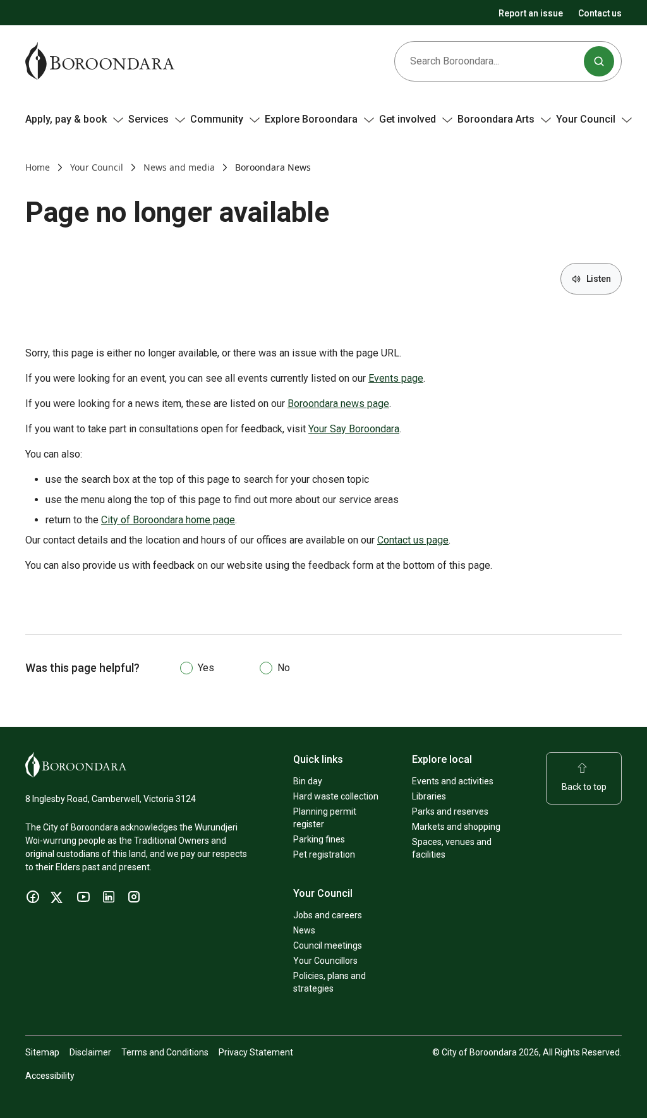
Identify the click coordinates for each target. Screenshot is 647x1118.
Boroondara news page (338, 404)
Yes (206, 668)
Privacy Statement (256, 1052)
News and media (179, 167)
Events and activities (452, 781)
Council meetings (327, 945)
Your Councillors (325, 961)
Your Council (96, 167)
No (283, 668)
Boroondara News (273, 167)
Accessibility (50, 1076)
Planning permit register (324, 817)
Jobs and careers (327, 915)
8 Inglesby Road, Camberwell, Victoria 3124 (110, 799)
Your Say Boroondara (353, 429)
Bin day (307, 781)
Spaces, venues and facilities (452, 848)
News (304, 930)
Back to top (584, 787)
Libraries (429, 796)
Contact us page (413, 540)
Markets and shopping (456, 827)
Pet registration (324, 854)
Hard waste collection (335, 796)
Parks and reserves (450, 811)
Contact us (600, 13)
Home (37, 167)
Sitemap (42, 1052)
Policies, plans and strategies (329, 982)
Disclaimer (90, 1052)
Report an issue (531, 13)
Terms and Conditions (165, 1052)
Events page (395, 378)
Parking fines (319, 839)
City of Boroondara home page (168, 520)
